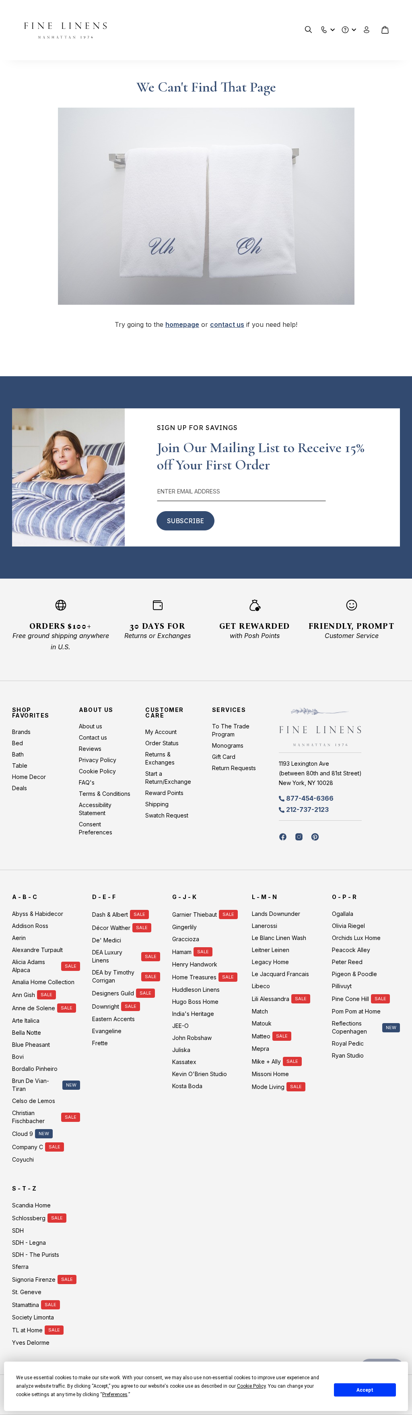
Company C (27, 1147)
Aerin (19, 937)
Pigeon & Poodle (354, 974)
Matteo (261, 1036)
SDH (18, 1230)
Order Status (162, 743)
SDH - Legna (29, 1242)
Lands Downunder (276, 913)
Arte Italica (25, 1020)
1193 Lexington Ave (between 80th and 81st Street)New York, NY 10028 (320, 773)
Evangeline (107, 1031)
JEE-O (180, 1025)
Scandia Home (31, 1205)
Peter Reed (347, 961)
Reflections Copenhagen (349, 1027)
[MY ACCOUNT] (367, 30)
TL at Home (27, 1330)
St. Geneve (26, 1292)
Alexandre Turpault (37, 949)
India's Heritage (193, 1013)
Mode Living (268, 1086)
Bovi (18, 1056)
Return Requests (234, 768)
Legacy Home (270, 961)
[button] (324, 27)
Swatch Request (166, 815)
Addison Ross (30, 925)
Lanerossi (264, 925)
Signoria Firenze (34, 1279)
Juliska (181, 1049)
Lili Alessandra (270, 998)
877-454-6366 (310, 798)
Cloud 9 (22, 1133)
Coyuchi (23, 1159)
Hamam (182, 951)
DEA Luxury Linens (107, 956)
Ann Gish (23, 994)
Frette (100, 1043)
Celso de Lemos (33, 1100)
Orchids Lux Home (356, 937)
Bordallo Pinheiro (35, 1068)
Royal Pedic (348, 1043)
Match (260, 1011)
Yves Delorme (30, 1342)
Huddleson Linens (196, 989)
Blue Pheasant (31, 1044)
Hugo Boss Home (195, 1001)
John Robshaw (192, 1037)
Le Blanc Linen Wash (279, 937)
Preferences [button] (115, 1394)
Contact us (93, 737)
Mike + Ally (266, 1061)
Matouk (262, 1023)
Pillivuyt (342, 986)
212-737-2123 (307, 809)
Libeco (261, 986)
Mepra (260, 1048)
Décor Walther (111, 927)
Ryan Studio (348, 1055)
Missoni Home (270, 1073)
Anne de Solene (33, 1008)
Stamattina (25, 1304)
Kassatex (184, 1061)
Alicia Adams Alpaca (28, 965)
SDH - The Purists (35, 1254)
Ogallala (342, 913)
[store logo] (65, 30)
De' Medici (106, 940)
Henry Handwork (194, 964)
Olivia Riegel (348, 925)
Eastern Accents (113, 1018)
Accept (364, 1390)
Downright (105, 1006)
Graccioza (185, 939)
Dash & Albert (110, 914)
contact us (227, 324)
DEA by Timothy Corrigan (113, 976)
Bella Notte (26, 1032)
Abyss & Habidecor (37, 913)
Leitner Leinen (270, 949)
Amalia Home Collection (43, 982)
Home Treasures (194, 977)
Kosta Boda (187, 1086)
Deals (19, 788)
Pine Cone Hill (350, 998)
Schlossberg (28, 1218)
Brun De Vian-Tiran (30, 1084)
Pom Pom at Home (356, 1011)
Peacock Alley (351, 949)
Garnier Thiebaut (194, 914)
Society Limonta (33, 1317)
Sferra (20, 1266)
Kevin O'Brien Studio (199, 1073)
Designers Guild (113, 993)
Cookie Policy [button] (251, 1386)
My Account (161, 731)
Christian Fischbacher (28, 1116)
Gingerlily (184, 927)
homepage (182, 324)
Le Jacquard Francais (280, 974)
